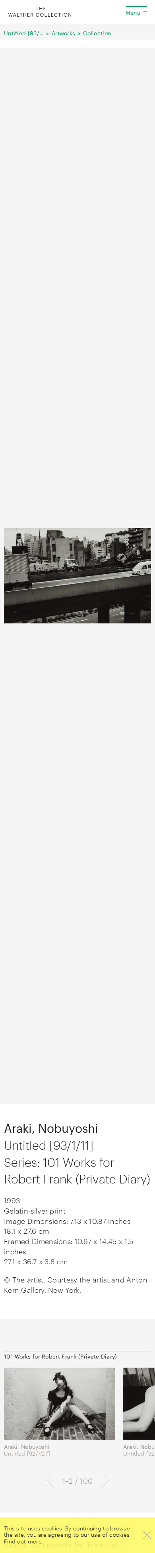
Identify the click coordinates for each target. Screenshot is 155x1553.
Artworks (63, 33)
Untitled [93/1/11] (24, 33)
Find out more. (23, 1541)
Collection (97, 33)
